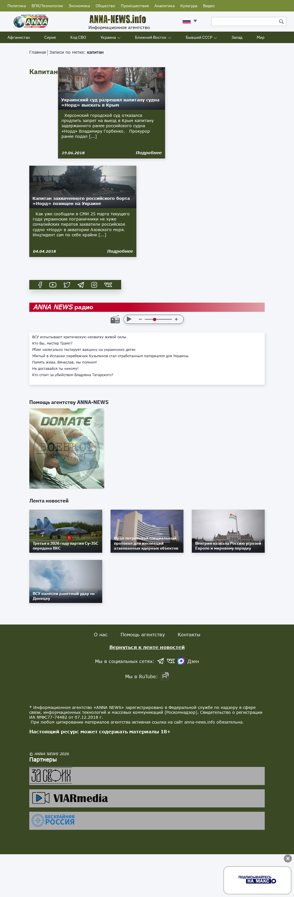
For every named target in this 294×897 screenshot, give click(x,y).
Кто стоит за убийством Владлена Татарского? (72, 375)
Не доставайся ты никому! (55, 368)
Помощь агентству (143, 634)
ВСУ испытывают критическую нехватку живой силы (79, 337)
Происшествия (135, 5)
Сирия (50, 37)
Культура (188, 5)
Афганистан (18, 37)
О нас (101, 634)
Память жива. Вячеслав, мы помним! (64, 362)
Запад (236, 37)
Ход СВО (78, 37)
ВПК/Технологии (47, 5)
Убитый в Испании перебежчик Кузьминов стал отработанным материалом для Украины (110, 356)
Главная (37, 52)
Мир (260, 37)
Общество (105, 5)
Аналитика (164, 5)
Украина (108, 37)
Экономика (79, 5)
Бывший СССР (199, 37)
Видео (209, 5)
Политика (16, 5)
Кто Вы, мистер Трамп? (52, 343)
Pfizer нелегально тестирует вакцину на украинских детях (84, 349)
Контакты (189, 634)
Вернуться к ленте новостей (147, 647)
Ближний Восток (151, 37)
